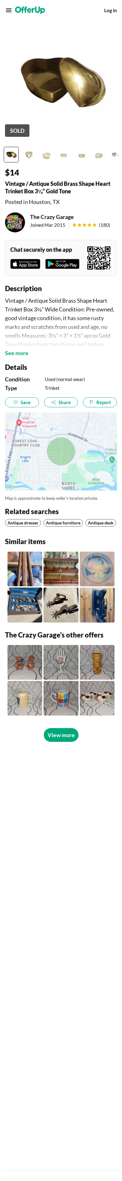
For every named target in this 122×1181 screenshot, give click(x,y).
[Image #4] (63, 154)
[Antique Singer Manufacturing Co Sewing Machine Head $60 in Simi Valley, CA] (97, 605)
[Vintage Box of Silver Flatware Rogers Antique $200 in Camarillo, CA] (25, 605)
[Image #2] (28, 154)
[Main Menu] (9, 10)
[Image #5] (81, 154)
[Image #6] (98, 154)
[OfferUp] (30, 10)
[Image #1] (11, 154)
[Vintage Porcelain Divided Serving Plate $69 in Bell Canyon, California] (97, 569)
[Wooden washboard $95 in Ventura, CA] (25, 569)
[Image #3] (46, 154)
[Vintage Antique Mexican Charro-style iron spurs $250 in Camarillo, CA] (60, 605)
